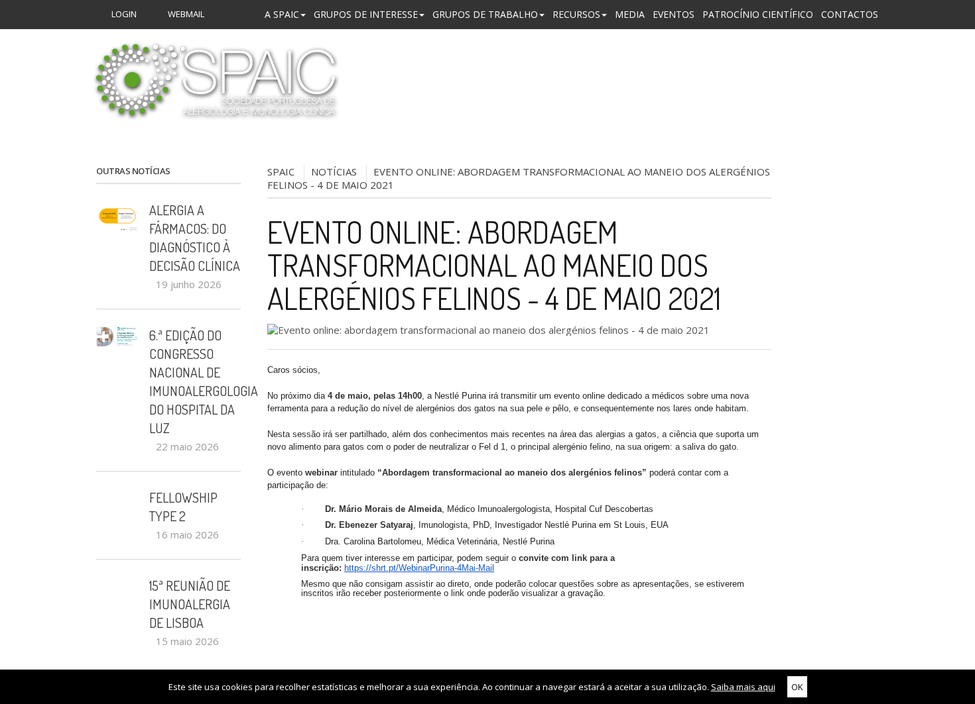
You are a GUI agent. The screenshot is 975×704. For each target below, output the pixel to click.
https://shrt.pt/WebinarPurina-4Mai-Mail (419, 568)
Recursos (576, 14)
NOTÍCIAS (334, 171)
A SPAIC (282, 14)
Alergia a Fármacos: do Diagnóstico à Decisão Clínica (194, 237)
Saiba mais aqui (743, 687)
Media (630, 14)
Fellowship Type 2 (183, 507)
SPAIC (280, 171)
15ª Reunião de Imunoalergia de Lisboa (189, 604)
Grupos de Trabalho (485, 14)
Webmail (185, 14)
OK (797, 687)
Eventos (673, 14)
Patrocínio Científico (757, 14)
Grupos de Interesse (366, 14)
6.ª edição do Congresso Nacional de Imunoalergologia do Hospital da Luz (195, 381)
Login (123, 14)
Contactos (849, 14)
